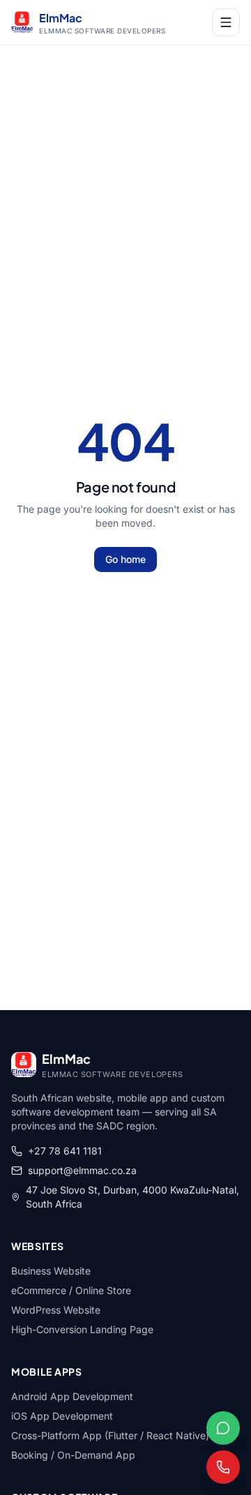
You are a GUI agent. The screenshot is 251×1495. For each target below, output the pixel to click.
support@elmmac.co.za (82, 1170)
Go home (125, 559)
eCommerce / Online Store (71, 1290)
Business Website (51, 1271)
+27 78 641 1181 (65, 1151)
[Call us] (223, 1467)
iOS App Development (62, 1416)
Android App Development (72, 1396)
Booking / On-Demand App (73, 1455)
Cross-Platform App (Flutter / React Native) (110, 1435)
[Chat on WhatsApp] (223, 1428)
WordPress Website (55, 1310)
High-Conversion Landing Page (82, 1329)
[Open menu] (226, 22)
